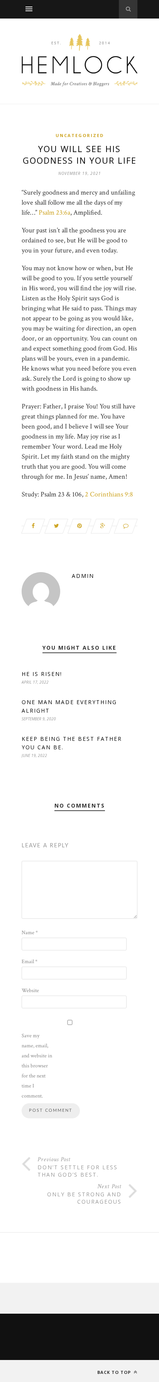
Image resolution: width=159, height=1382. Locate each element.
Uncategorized (80, 135)
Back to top (114, 1372)
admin (83, 575)
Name (30, 932)
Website (30, 990)
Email (29, 961)
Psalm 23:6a (54, 212)
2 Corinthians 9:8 (109, 494)
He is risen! (42, 673)
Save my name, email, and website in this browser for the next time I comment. (37, 1065)
